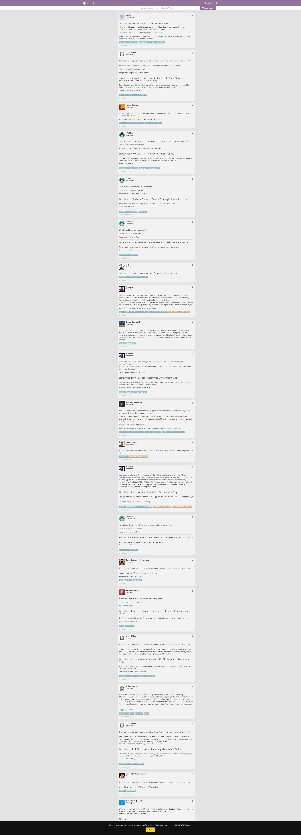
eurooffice (156, 23)
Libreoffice (149, 119)
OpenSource (163, 27)
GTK (144, 308)
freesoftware (168, 654)
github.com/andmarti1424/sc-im (132, 425)
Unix (134, 701)
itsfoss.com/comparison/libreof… (132, 145)
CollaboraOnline (154, 308)
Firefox (122, 790)
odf (161, 33)
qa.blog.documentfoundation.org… (133, 744)
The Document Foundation (138, 456)
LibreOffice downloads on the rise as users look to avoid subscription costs (153, 612)
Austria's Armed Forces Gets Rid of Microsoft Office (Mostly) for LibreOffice (156, 537)
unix (131, 713)
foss (121, 428)
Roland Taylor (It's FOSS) (126, 163)
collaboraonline (142, 312)
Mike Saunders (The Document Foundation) (132, 671)
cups (146, 713)
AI (121, 576)
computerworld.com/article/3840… (132, 602)
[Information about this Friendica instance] (216, 3)
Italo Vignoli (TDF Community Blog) (129, 90)
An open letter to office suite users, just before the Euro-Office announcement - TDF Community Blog (149, 79)
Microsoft (127, 576)
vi (136, 428)
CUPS (132, 697)
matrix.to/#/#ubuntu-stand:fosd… (154, 811)
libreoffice (167, 29)
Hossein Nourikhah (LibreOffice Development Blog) (134, 387)
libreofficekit (158, 366)
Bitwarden (135, 273)
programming (170, 428)
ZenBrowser (125, 273)
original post (185, 61)
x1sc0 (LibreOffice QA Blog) (127, 759)
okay (150, 829)
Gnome (136, 295)
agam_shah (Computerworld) (128, 621)
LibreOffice (149, 273)
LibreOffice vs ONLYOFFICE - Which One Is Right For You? (147, 153)
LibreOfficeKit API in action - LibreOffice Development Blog (148, 377)
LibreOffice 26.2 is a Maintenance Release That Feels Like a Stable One (153, 242)
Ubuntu (179, 809)
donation (143, 194)
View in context (125, 46)
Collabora (158, 119)
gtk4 (139, 308)
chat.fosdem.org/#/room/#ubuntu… (133, 814)
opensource (123, 42)
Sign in (209, 3)
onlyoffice (135, 148)
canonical (139, 713)
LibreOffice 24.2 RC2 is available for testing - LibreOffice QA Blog (151, 749)
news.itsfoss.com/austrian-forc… (132, 528)
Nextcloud (134, 119)
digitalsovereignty (127, 73)
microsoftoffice (155, 148)
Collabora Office (178, 506)
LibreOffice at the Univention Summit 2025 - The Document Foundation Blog (154, 660)
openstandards (151, 33)
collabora (148, 123)
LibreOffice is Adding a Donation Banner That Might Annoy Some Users (154, 199)
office (131, 123)
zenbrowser (143, 277)
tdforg (166, 450)
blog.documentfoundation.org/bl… (132, 69)
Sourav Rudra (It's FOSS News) (128, 545)
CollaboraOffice (137, 482)
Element (123, 819)
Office (141, 119)
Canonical (124, 697)
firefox (142, 787)
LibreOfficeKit (164, 295)
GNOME (170, 312)
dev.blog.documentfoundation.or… (132, 372)
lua (178, 428)
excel (162, 428)
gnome (133, 308)
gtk (138, 506)
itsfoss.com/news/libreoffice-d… (131, 190)
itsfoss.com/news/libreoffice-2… (131, 233)
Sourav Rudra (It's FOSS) (126, 206)
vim (140, 428)
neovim (146, 428)
